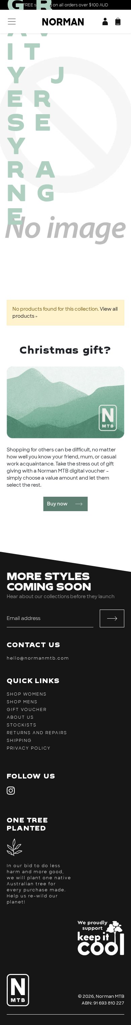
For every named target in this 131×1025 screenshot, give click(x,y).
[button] (118, 21)
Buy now (57, 504)
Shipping (19, 740)
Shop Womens (27, 694)
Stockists (22, 725)
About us (20, 717)
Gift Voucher (27, 709)
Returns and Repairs (37, 733)
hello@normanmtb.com (38, 658)
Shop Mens (22, 702)
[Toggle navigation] (11, 21)
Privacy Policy (29, 748)
